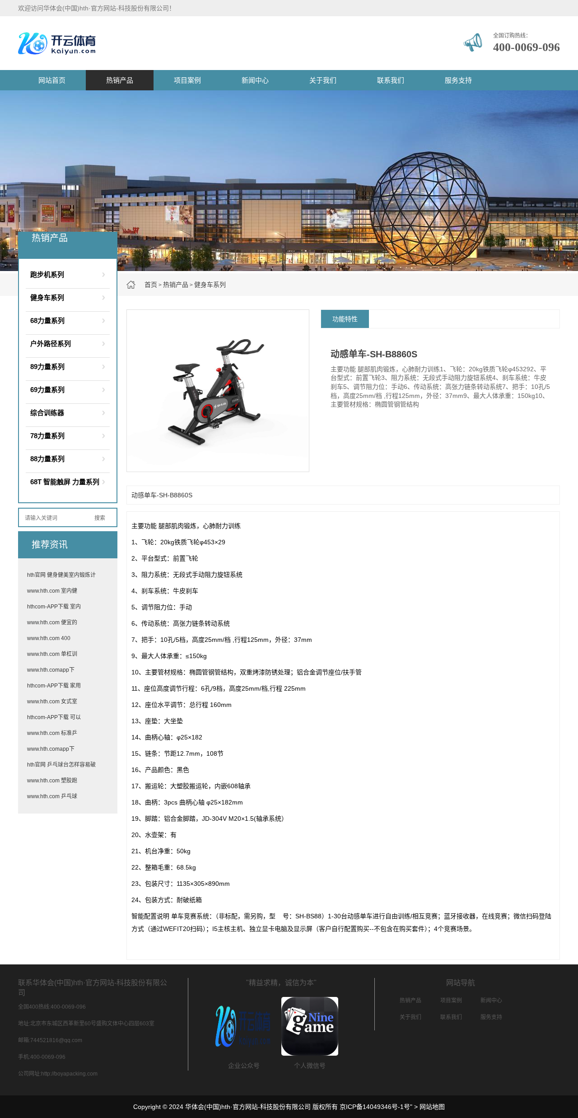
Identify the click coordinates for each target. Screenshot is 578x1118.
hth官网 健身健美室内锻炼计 (61, 575)
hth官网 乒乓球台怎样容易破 (61, 765)
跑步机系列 (47, 274)
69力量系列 (47, 389)
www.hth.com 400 (48, 638)
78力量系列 (47, 436)
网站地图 (432, 1106)
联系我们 (390, 80)
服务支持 (458, 80)
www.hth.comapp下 (51, 670)
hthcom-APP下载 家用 (54, 686)
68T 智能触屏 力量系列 (64, 482)
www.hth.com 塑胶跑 (52, 780)
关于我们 (322, 80)
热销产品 (119, 80)
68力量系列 (47, 320)
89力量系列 (47, 366)
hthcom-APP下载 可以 (54, 717)
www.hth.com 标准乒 (52, 733)
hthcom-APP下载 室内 (54, 606)
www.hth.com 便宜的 (52, 622)
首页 (150, 284)
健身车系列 (210, 284)
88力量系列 (47, 459)
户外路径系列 (50, 343)
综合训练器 (47, 412)
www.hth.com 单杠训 (52, 654)
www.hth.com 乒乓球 (52, 796)
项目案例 (187, 80)
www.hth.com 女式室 (52, 701)
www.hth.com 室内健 (52, 591)
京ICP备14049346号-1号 (375, 1106)
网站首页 (51, 80)
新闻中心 (255, 80)
